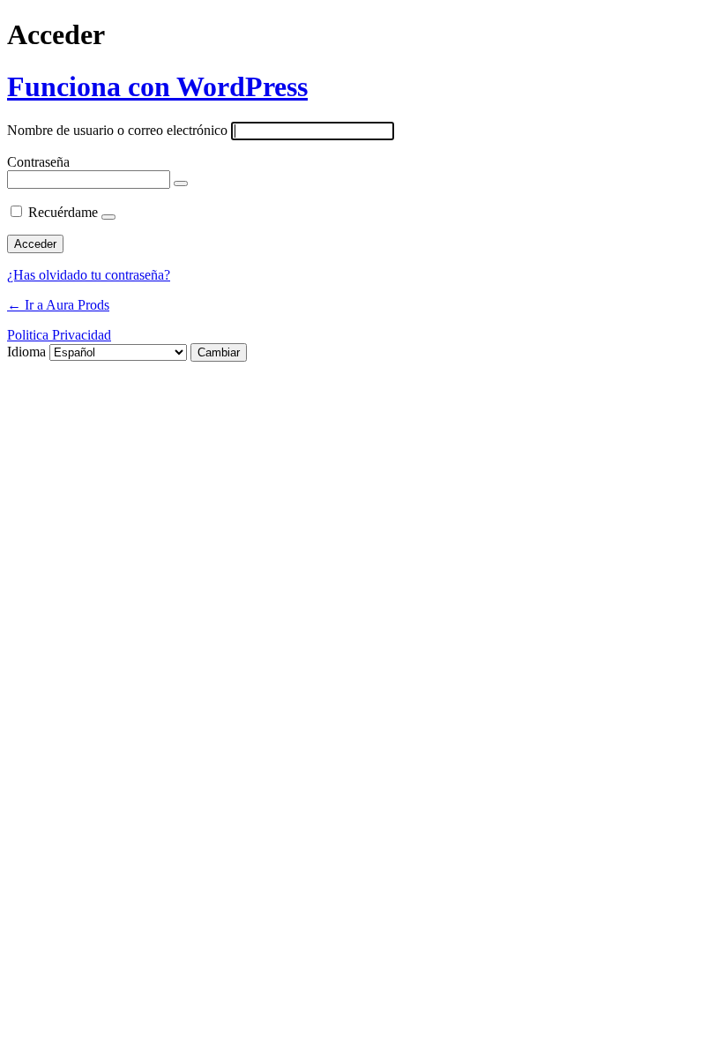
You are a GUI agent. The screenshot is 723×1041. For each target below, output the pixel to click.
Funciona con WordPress (157, 86)
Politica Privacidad (59, 334)
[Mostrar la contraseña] (181, 183)
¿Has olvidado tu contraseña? (88, 274)
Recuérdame (63, 212)
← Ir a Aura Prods (58, 304)
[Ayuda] (108, 217)
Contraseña (38, 161)
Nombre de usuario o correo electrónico (117, 130)
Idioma (26, 351)
